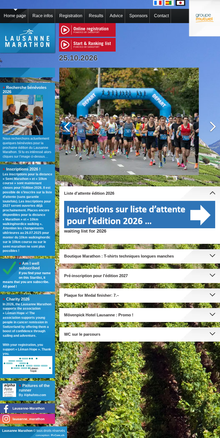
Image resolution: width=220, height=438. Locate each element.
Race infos (42, 15)
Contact (161, 15)
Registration (70, 15)
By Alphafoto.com (32, 395)
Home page (15, 15)
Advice (116, 15)
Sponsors (138, 15)
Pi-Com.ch (57, 435)
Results (96, 15)
